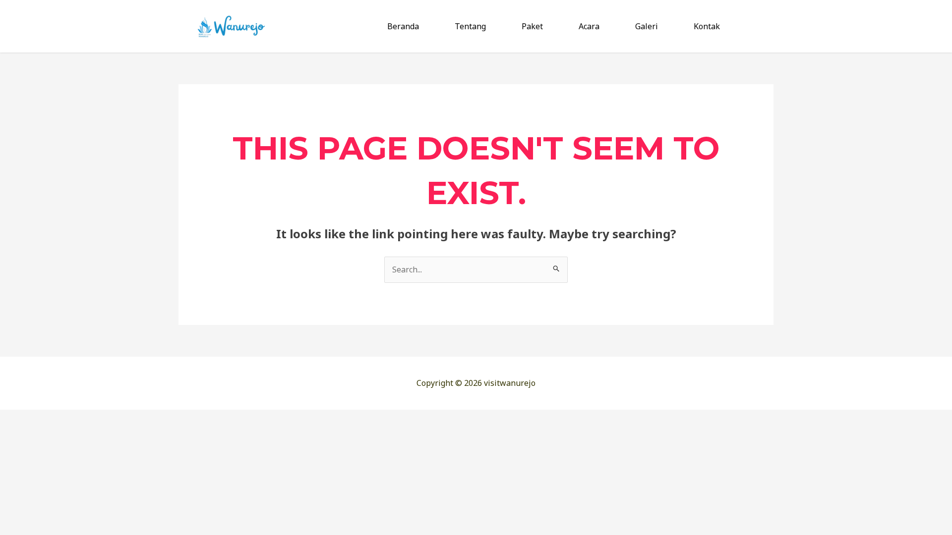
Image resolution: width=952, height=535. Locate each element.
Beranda (403, 26)
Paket (532, 26)
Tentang (470, 26)
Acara (589, 26)
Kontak (707, 26)
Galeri (646, 26)
